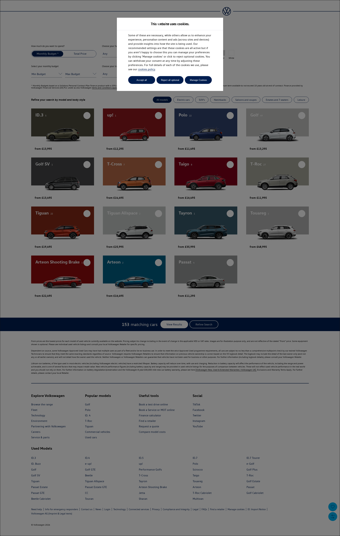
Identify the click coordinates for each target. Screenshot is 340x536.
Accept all (142, 80)
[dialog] (170, 268)
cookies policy (146, 69)
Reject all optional (170, 80)
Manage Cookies (198, 80)
